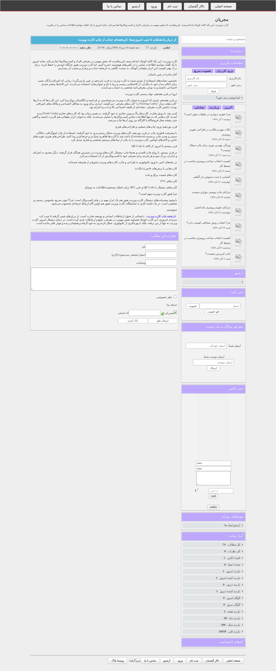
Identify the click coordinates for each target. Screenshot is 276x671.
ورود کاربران (225, 71)
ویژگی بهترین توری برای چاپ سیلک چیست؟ (209, 150)
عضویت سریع (202, 71)
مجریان (222, 19)
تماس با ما (114, 6)
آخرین (228, 107)
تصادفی (199, 107)
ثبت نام (172, 6)
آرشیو (136, 6)
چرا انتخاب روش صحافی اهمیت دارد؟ (208, 225)
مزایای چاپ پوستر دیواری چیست (211, 194)
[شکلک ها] (171, 305)
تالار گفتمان (196, 6)
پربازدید (214, 107)
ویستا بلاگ (117, 660)
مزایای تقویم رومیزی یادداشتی (212, 210)
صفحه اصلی (223, 6)
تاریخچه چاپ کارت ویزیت (161, 216)
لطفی (166, 47)
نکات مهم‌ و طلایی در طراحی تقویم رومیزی (210, 134)
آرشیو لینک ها (232, 525)
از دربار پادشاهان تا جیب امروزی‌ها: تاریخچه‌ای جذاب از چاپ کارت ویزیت (127, 39)
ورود (154, 6)
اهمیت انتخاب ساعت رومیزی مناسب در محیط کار (207, 165)
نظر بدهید (85, 47)
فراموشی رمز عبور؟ (228, 97)
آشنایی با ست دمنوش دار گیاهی (211, 179)
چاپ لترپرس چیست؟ (217, 256)
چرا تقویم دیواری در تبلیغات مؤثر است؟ (207, 117)
